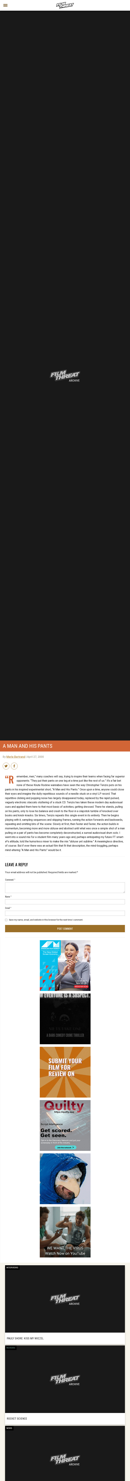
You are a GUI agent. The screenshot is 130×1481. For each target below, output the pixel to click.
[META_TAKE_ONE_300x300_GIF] (65, 995)
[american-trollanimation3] (65, 1155)
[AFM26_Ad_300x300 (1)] (65, 942)
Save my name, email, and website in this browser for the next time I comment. (46, 919)
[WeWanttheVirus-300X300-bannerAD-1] (65, 1208)
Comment (10, 879)
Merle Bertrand (15, 757)
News (9, 1428)
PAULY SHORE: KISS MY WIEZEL (25, 1338)
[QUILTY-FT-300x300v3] (65, 1101)
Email (8, 908)
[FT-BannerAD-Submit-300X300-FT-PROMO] (65, 1048)
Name (8, 896)
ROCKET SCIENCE (17, 1418)
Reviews (10, 1348)
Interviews (12, 1268)
